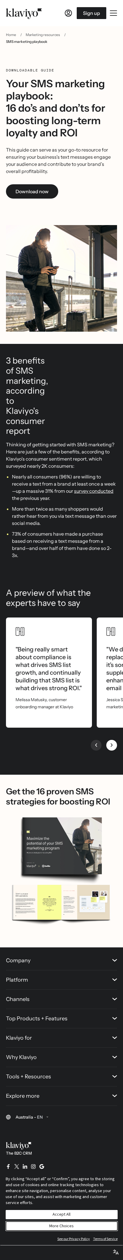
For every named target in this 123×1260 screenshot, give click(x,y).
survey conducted (93, 491)
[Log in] (68, 13)
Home (11, 34)
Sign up (91, 13)
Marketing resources (43, 34)
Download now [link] (32, 191)
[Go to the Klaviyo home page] (24, 13)
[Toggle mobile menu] (113, 13)
